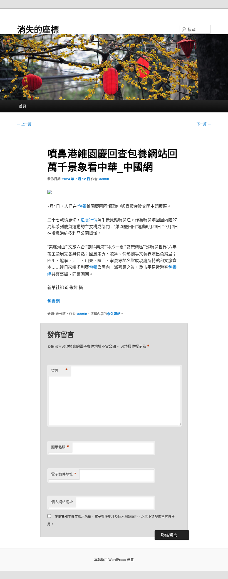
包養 (82, 206)
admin (104, 178)
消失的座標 (38, 29)
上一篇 (24, 124)
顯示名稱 (60, 446)
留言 (59, 370)
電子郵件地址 (63, 474)
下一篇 (204, 124)
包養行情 (89, 219)
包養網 (53, 301)
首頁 (22, 105)
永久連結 (113, 313)
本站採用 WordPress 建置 (114, 559)
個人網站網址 (62, 501)
